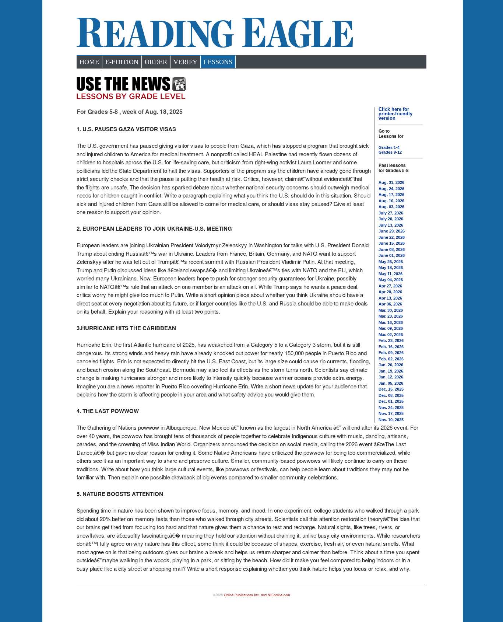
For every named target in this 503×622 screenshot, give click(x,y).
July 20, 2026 (391, 219)
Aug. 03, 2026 (391, 207)
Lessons (218, 62)
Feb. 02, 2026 (391, 359)
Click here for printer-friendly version (395, 113)
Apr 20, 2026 (390, 292)
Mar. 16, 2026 (391, 322)
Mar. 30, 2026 (391, 310)
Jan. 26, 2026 (391, 365)
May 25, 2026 (391, 261)
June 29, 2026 (392, 231)
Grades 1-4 (389, 147)
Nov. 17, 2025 (391, 413)
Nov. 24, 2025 (391, 407)
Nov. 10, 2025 (391, 419)
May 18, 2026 (391, 267)
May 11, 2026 (390, 274)
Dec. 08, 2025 (391, 395)
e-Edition (121, 62)
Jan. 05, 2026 (391, 383)
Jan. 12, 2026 (391, 377)
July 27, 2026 (391, 213)
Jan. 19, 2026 (391, 371)
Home (89, 62)
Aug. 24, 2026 (391, 188)
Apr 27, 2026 (390, 286)
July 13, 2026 (391, 225)
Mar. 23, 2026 (391, 316)
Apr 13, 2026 (390, 298)
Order (156, 62)
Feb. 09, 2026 (391, 352)
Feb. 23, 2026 (391, 340)
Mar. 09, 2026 (391, 328)
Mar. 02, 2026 (391, 334)
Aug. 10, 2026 (391, 201)
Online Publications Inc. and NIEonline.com (257, 595)
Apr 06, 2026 (390, 304)
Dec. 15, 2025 (391, 389)
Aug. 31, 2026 (391, 182)
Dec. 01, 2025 (391, 401)
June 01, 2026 (392, 255)
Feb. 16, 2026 (391, 347)
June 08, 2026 (392, 249)
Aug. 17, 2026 (391, 194)
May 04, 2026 (391, 279)
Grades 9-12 (390, 152)
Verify (185, 62)
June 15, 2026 (392, 243)
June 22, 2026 (392, 237)
